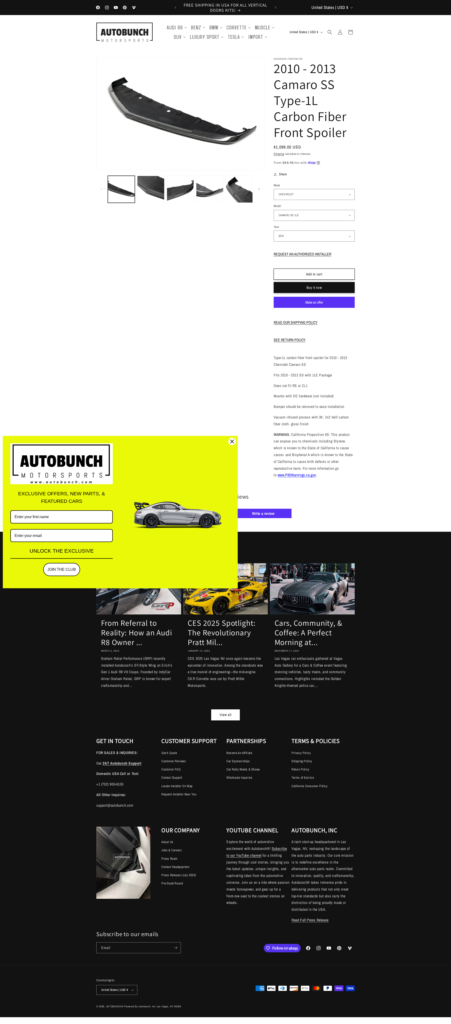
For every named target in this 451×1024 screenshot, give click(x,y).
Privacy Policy (301, 753)
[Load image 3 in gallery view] (180, 189)
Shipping (279, 154)
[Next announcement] (275, 7)
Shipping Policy (302, 761)
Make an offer (314, 304)
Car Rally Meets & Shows (243, 769)
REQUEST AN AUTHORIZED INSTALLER (302, 254)
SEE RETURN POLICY (290, 339)
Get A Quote (169, 753)
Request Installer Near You (178, 794)
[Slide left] (101, 189)
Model (277, 206)
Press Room (169, 858)
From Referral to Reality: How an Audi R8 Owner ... (136, 632)
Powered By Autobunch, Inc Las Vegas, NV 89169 (152, 1006)
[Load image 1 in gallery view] (121, 189)
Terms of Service (303, 777)
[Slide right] (259, 189)
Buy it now (314, 287)
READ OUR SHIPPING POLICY (296, 322)
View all (226, 714)
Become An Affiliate (239, 753)
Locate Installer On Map (177, 786)
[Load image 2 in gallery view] (150, 189)
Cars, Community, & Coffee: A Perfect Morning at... (308, 632)
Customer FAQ (171, 769)
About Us (167, 842)
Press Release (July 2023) (178, 875)
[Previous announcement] (175, 7)
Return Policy (300, 769)
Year (276, 227)
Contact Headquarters (175, 867)
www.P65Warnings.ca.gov (297, 474)
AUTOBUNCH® (115, 1006)
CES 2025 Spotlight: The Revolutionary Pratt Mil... (222, 632)
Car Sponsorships (238, 761)
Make (277, 185)
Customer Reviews (173, 761)
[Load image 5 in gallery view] (239, 189)
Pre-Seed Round (172, 883)
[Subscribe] (175, 947)
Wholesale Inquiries (239, 777)
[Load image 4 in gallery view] (209, 189)
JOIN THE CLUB (61, 569)
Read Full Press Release (310, 919)
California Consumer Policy (310, 786)
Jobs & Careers (171, 850)
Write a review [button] (263, 513)
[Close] (232, 441)
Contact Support (171, 777)
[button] (330, 32)
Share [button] (283, 174)
